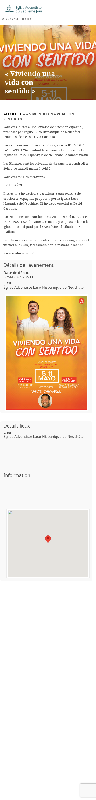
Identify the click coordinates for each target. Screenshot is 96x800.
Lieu (7, 282)
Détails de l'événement (29, 265)
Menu (30, 19)
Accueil (10, 114)
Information (17, 475)
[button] (48, 539)
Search (12, 19)
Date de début (16, 272)
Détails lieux (17, 425)
